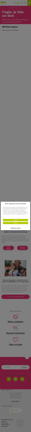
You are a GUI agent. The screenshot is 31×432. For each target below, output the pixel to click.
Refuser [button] (15, 223)
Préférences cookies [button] (15, 228)
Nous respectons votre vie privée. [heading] (15, 203)
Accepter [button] (15, 220)
